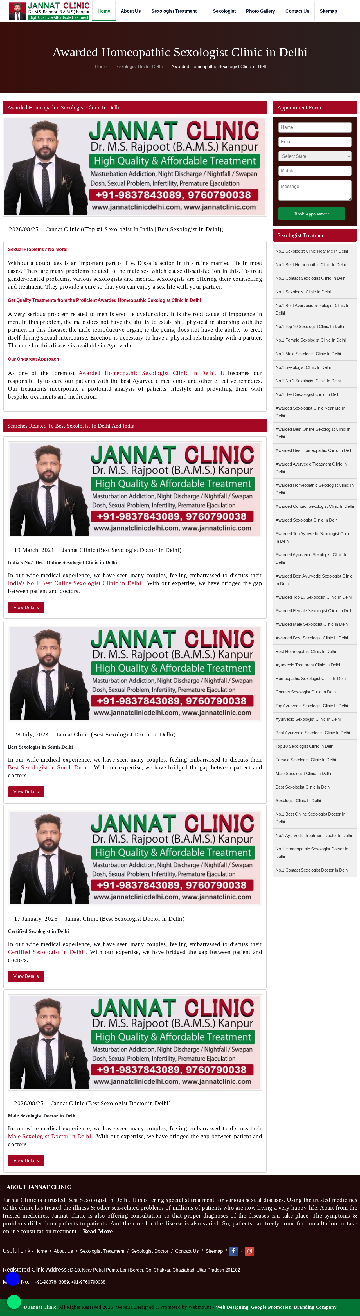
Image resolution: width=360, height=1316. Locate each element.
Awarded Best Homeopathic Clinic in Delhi (314, 450)
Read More (98, 1231)
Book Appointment (311, 214)
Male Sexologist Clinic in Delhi (303, 773)
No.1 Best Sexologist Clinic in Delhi (308, 394)
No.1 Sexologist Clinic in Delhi (303, 291)
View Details (26, 607)
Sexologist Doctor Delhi (139, 66)
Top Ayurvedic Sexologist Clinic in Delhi (312, 705)
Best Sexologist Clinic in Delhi (303, 787)
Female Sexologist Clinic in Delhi (306, 759)
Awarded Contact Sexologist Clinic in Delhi (315, 506)
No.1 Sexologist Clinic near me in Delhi (312, 251)
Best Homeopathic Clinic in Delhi (306, 651)
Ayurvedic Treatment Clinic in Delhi (308, 665)
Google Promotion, (272, 1307)
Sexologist (224, 11)
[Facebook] (234, 1251)
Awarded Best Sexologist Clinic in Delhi (312, 637)
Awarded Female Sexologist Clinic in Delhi (314, 610)
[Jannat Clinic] (48, 11)
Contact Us (297, 11)
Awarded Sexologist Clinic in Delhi (307, 520)
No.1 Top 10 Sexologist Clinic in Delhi (310, 326)
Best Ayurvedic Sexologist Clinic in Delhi (313, 732)
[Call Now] (13, 1280)
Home (104, 11)
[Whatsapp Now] (14, 1302)
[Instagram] (249, 1251)
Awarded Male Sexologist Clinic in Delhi (312, 624)
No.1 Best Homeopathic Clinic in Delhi (311, 264)
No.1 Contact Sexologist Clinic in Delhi (311, 278)
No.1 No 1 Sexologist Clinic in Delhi (308, 380)
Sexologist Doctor (149, 1251)
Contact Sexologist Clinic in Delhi (306, 692)
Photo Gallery (260, 11)
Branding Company (315, 1307)
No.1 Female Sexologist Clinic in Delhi (311, 340)
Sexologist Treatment (174, 11)
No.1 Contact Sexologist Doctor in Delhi (312, 870)
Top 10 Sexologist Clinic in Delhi (305, 746)
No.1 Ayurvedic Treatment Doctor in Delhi (314, 835)
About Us (131, 11)
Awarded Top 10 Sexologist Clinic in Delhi (314, 597)
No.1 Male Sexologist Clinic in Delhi (308, 353)
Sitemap (328, 11)
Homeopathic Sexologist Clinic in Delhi (311, 678)
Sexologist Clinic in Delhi (298, 800)
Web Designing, (233, 1307)
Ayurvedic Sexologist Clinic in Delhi (308, 719)
